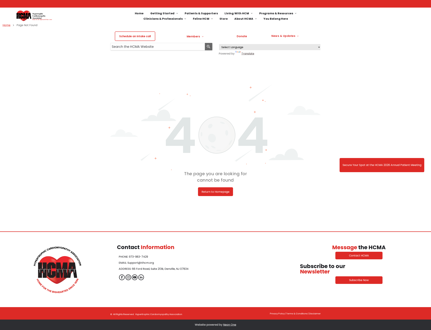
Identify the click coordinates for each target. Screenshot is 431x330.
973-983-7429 (138, 257)
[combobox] (157, 46)
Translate (247, 54)
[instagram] (128, 277)
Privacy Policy (277, 313)
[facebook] (122, 277)
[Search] (208, 46)
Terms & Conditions (297, 313)
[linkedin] (141, 277)
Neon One (229, 325)
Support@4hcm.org (140, 263)
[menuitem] (139, 13)
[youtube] (135, 277)
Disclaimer (315, 313)
